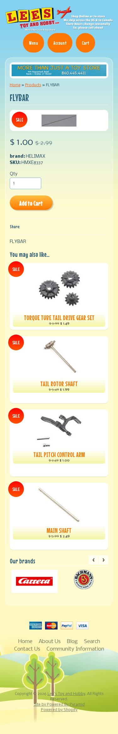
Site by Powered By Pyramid (59, 705)
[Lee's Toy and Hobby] (59, 28)
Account (59, 43)
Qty (13, 174)
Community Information (75, 649)
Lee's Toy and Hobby (66, 694)
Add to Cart (31, 203)
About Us (50, 642)
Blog (72, 642)
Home (15, 85)
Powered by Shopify (59, 710)
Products (33, 85)
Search (92, 642)
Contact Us (27, 649)
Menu (33, 43)
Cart (85, 43)
